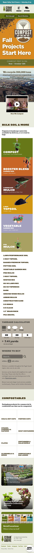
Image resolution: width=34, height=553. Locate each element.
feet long (17, 337)
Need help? (29, 548)
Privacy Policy (4, 548)
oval (15, 330)
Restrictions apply (10, 378)
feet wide (6, 337)
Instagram (14, 546)
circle (9, 330)
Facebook (3, 546)
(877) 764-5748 (10, 16)
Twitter (9, 546)
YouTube (20, 546)
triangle (21, 330)
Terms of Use (10, 548)
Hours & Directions (23, 16)
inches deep (27, 337)
